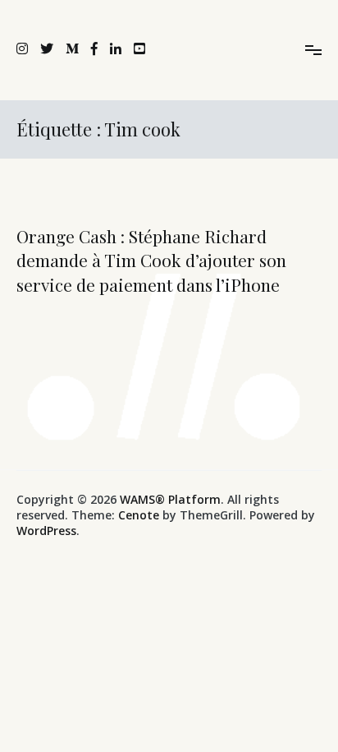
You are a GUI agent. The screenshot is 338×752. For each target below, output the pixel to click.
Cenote (138, 515)
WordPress (46, 530)
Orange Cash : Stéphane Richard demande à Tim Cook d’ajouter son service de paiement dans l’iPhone (151, 260)
